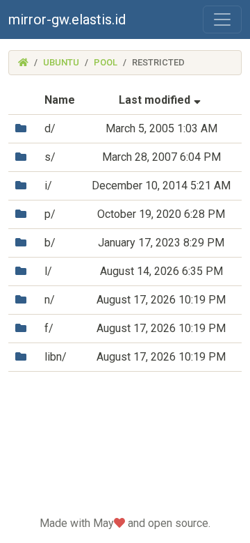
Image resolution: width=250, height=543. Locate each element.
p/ (50, 214)
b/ (50, 242)
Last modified (161, 100)
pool (105, 62)
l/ (48, 271)
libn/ (55, 356)
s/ (50, 157)
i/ (48, 185)
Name (59, 100)
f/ (48, 328)
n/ (49, 299)
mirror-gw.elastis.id (67, 19)
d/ (50, 128)
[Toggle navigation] (222, 19)
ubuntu (61, 62)
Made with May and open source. (125, 523)
